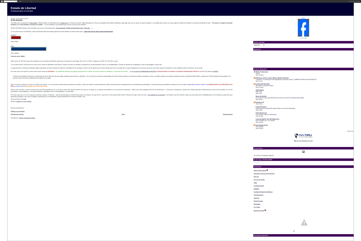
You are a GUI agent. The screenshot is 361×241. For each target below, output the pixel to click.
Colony (257, 73)
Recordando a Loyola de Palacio (264, 85)
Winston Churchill (259, 210)
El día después (17, 20)
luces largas (33, 23)
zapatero (29, 101)
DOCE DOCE (260, 90)
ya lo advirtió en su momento (156, 95)
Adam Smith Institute (260, 170)
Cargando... (257, 162)
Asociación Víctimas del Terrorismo (264, 173)
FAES (255, 182)
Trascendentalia (60, 28)
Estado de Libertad (23, 8)
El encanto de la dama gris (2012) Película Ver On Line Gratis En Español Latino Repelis (280, 98)
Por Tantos (257, 207)
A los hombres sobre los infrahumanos (266, 114)
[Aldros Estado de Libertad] (303, 36)
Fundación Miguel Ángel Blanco (263, 192)
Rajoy (12, 46)
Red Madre (257, 204)
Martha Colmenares (262, 72)
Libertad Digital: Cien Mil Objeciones (267, 119)
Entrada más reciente (17, 114)
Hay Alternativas (258, 195)
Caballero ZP (260, 102)
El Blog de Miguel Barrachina (74, 28)
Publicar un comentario (18, 111)
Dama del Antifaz (261, 96)
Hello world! (259, 91)
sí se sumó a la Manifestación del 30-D (144, 71)
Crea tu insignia (303, 38)
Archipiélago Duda (262, 125)
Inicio (123, 114)
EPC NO (256, 176)
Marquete (87, 28)
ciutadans (18, 101)
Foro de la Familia (259, 179)
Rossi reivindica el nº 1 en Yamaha (265, 120)
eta (22, 101)
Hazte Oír (256, 198)
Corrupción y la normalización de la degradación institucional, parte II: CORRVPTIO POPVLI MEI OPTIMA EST (286, 79)
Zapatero (13, 35)
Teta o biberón (259, 126)
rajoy (25, 101)
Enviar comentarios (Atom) (27, 118)
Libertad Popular (261, 107)
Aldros (303, 18)
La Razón (215, 71)
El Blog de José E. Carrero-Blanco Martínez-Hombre (272, 78)
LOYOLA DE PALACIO (263, 84)
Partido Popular (258, 201)
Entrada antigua (227, 114)
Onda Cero (64, 23)
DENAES (256, 189)
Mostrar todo (350, 131)
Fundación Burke (259, 185)
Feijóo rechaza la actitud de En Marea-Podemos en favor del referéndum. (276, 108)
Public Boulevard (261, 113)
